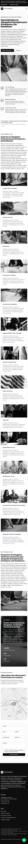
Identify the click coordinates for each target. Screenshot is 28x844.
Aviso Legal (3, 811)
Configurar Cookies (5, 819)
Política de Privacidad (17, 750)
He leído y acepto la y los (14, 751)
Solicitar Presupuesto (7, 50)
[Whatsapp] (24, 840)
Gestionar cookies (14, 4)
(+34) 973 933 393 (5, 801)
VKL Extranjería (8, 8)
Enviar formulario (14, 754)
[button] (14, 703)
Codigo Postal (6, 737)
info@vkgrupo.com (5, 803)
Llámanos (18, 50)
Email (4, 731)
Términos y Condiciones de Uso (11, 751)
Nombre (5, 726)
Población (17, 737)
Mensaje (5, 743)
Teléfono (17, 731)
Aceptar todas (4, 4)
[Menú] (26, 9)
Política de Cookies (5, 813)
